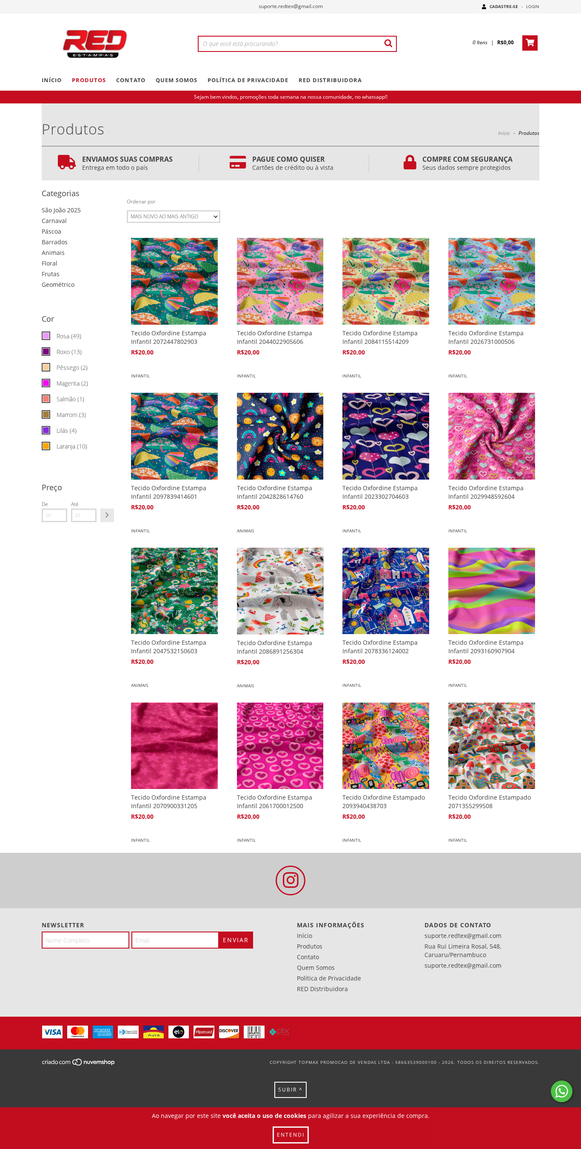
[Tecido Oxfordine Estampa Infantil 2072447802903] (174, 281)
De (45, 504)
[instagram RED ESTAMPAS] (290, 880)
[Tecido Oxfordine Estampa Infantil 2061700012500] (280, 746)
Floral (49, 263)
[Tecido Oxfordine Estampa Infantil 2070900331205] (174, 746)
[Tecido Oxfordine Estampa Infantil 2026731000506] (491, 281)
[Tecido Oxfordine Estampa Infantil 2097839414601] (174, 436)
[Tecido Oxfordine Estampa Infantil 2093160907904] (491, 591)
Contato (130, 80)
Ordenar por (141, 201)
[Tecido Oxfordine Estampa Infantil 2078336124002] (385, 591)
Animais (53, 253)
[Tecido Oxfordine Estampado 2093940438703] (385, 746)
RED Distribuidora (330, 80)
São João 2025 (61, 210)
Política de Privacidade (248, 80)
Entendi (291, 1134)
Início (52, 80)
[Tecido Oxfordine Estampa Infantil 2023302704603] (385, 436)
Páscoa (51, 231)
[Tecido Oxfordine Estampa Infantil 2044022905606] (280, 281)
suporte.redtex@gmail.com (291, 6)
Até (75, 504)
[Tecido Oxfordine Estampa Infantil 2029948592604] (491, 436)
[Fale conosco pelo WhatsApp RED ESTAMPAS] (561, 1091)
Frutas (51, 274)
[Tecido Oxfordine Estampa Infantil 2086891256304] (280, 591)
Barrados (55, 242)
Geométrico (58, 284)
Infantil (140, 376)
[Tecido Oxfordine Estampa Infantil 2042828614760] (280, 436)
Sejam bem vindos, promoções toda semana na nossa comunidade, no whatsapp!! (290, 96)
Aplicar (107, 515)
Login (532, 6)
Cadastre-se (504, 6)
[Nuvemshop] (79, 1065)
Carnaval (54, 221)
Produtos (89, 80)
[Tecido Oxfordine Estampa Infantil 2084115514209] (385, 281)
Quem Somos (176, 80)
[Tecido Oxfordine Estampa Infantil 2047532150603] (174, 591)
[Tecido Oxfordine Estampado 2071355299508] (491, 746)
